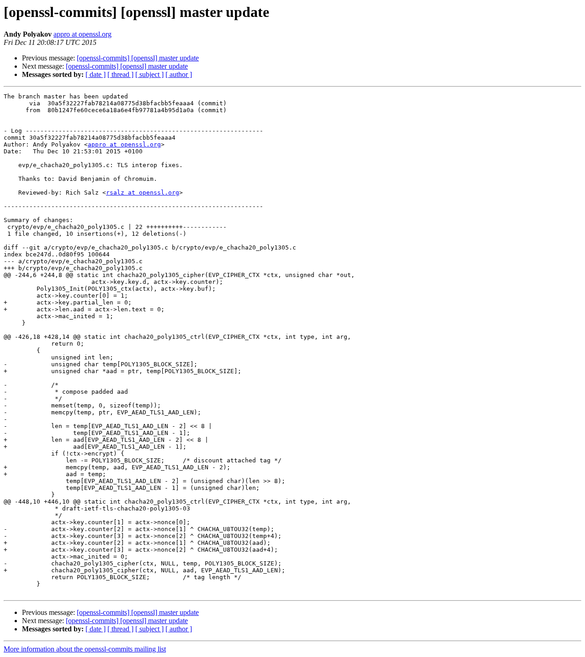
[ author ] (178, 74)
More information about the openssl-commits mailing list (85, 649)
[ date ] (95, 74)
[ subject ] (149, 74)
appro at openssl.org (82, 34)
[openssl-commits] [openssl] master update (138, 58)
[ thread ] (120, 74)
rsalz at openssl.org (142, 192)
